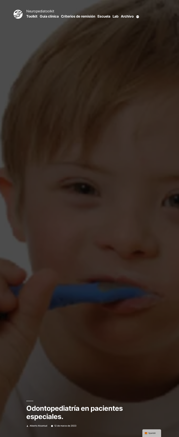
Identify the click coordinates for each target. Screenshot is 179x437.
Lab (116, 16)
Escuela (103, 16)
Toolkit (31, 16)
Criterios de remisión (78, 16)
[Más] (137, 17)
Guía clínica (49, 16)
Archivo (127, 16)
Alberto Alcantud (38, 425)
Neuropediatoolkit (40, 11)
